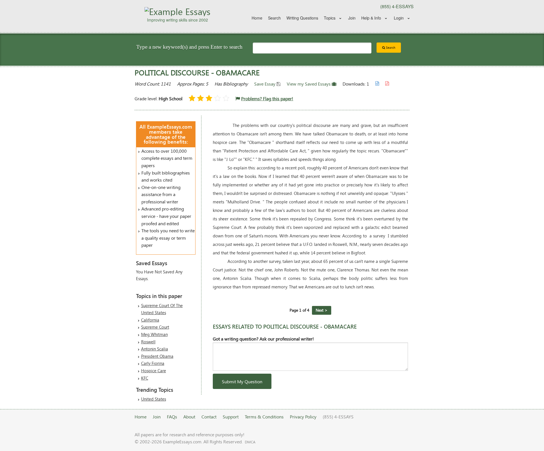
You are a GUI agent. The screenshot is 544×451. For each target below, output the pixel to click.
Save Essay (265, 84)
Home (257, 18)
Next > (322, 310)
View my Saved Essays (309, 84)
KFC (144, 378)
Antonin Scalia (154, 349)
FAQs (172, 417)
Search (274, 18)
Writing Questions (302, 18)
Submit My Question (242, 381)
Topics (329, 18)
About (189, 417)
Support (231, 417)
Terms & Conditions (264, 417)
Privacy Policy (303, 417)
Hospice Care (153, 370)
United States (153, 399)
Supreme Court (155, 327)
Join (352, 18)
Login (399, 18)
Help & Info (371, 18)
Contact (208, 417)
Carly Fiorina (152, 363)
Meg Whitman (154, 334)
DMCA (250, 441)
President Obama (157, 356)
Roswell (148, 341)
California (150, 320)
